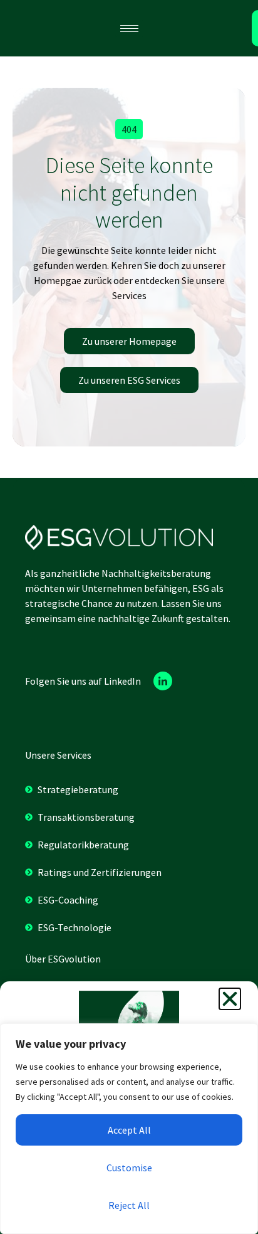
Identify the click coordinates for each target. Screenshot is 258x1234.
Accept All (129, 1130)
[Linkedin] (162, 681)
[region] (129, 1128)
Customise (129, 1167)
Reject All (129, 1205)
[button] (129, 129)
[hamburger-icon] (129, 28)
